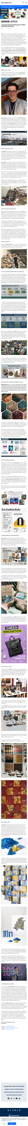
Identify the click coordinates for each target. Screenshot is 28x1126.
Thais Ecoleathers (10, 1026)
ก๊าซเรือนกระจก (13, 621)
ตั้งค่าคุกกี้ (4, 1123)
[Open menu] (26, 2)
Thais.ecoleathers (10, 1029)
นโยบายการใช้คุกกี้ (8, 1120)
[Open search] (23, 2)
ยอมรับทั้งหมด (11, 1123)
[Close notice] (26, 7)
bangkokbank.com (11, 7)
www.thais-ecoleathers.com (11, 1027)
